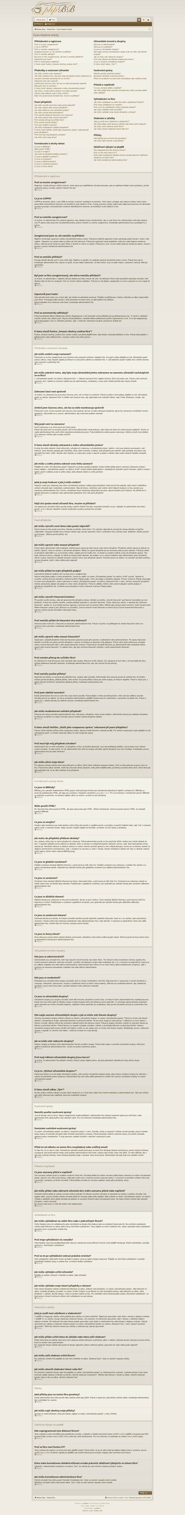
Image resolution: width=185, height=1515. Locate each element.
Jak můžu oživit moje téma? (45, 137)
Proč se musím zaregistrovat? (46, 44)
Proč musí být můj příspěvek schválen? (50, 135)
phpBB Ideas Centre (42, 1453)
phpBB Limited (119, 1434)
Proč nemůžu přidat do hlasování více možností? (53, 115)
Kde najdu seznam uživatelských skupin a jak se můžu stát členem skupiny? (120, 53)
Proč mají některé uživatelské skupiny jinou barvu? (114, 59)
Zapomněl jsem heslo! (43, 59)
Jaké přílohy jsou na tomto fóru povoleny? (110, 138)
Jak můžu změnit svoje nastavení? (48, 73)
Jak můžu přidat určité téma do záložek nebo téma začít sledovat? (120, 124)
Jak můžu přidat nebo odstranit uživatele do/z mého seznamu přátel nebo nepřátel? (120, 91)
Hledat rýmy (40, 20)
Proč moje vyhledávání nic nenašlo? (108, 105)
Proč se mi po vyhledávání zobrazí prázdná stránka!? (115, 107)
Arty (87, 1506)
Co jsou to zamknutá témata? (46, 164)
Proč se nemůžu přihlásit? (44, 54)
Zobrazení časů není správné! (46, 81)
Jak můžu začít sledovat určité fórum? (109, 126)
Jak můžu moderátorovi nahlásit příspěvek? (51, 127)
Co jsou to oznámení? (43, 159)
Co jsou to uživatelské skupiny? (106, 49)
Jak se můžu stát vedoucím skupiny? (108, 57)
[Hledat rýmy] (55, 8)
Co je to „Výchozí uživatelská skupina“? (109, 62)
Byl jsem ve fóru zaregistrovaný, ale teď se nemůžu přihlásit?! (58, 57)
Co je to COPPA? (41, 47)
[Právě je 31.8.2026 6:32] (149, 29)
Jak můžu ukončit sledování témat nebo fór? (111, 129)
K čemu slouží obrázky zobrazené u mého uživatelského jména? (59, 88)
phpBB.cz (98, 1508)
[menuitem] (139, 20)
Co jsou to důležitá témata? (45, 161)
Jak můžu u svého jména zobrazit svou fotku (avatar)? (55, 91)
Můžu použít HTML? (42, 149)
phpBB (66, 434)
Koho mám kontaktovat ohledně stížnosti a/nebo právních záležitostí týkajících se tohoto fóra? (121, 156)
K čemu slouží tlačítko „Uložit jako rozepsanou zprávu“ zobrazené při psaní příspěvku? (61, 131)
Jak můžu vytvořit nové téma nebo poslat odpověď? (54, 105)
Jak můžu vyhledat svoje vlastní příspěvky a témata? (115, 112)
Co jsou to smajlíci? (42, 152)
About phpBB (132, 1436)
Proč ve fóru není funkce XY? (105, 153)
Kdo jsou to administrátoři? (104, 44)
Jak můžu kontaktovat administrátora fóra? (110, 160)
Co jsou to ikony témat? (43, 166)
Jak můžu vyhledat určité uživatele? (108, 110)
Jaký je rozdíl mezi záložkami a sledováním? (111, 121)
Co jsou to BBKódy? (42, 147)
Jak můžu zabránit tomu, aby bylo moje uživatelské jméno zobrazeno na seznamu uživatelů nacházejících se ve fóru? (62, 77)
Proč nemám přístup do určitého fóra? (49, 120)
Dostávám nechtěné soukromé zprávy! (109, 76)
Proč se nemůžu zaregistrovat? (46, 49)
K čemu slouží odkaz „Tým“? (105, 64)
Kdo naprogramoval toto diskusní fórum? (110, 150)
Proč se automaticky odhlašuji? (46, 62)
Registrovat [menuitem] (148, 20)
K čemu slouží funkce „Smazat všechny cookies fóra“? (56, 64)
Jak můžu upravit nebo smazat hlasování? (51, 117)
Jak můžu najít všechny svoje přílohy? (109, 141)
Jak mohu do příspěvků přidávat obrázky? (50, 154)
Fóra (53, 20)
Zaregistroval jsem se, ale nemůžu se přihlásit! (52, 52)
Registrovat (51, 24)
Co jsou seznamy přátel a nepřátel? (107, 88)
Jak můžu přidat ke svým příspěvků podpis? (51, 110)
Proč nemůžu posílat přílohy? (45, 122)
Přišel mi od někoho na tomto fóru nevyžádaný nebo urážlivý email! (120, 79)
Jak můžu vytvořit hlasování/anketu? (48, 113)
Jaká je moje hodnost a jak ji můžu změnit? (51, 93)
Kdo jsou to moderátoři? (103, 47)
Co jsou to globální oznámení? (46, 157)
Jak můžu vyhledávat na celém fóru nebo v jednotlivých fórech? (119, 102)
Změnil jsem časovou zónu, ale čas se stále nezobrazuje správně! (60, 83)
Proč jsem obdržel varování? (45, 125)
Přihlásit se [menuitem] (144, 20)
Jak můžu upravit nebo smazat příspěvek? (51, 108)
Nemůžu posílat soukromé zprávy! (107, 73)
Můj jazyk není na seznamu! (45, 86)
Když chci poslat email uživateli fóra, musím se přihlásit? (56, 96)
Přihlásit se (39, 24)
